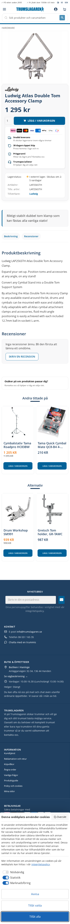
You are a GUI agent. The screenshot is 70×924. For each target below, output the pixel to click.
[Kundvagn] (63, 9)
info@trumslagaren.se (29, 631)
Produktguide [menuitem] (11, 780)
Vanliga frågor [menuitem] (11, 775)
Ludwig (33, 193)
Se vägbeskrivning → (16, 676)
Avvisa (35, 894)
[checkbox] (12, 872)
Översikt (61, 817)
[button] (4, 9)
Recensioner (31, 236)
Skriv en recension (22, 356)
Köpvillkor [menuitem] (9, 764)
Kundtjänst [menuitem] (9, 753)
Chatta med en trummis (22, 642)
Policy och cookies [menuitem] (13, 785)
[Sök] (62, 17)
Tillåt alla (35, 916)
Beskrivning (11, 236)
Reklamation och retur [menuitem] (15, 758)
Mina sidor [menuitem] (9, 791)
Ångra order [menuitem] (10, 769)
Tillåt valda (35, 905)
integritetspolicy (34, 611)
